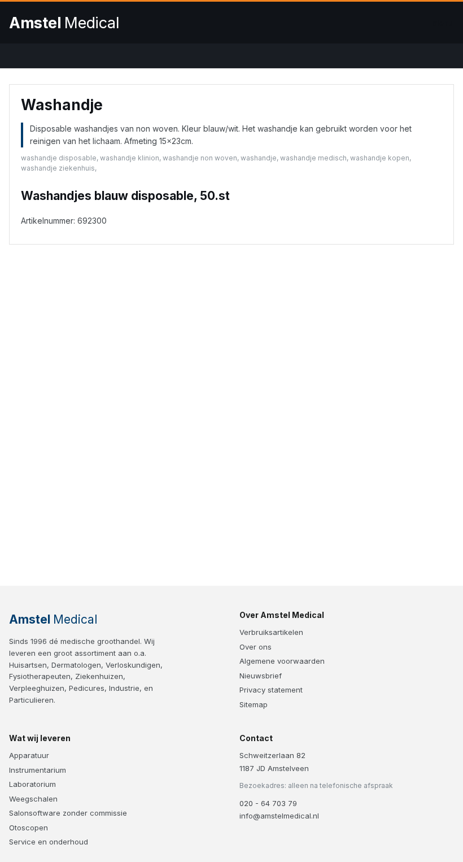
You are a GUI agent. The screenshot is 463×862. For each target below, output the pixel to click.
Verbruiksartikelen (271, 632)
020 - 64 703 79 (268, 803)
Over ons (255, 646)
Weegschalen (33, 798)
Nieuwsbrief (260, 675)
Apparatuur (29, 755)
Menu (442, 23)
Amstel (64, 23)
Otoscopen (28, 827)
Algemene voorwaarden (282, 660)
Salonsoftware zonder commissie (68, 812)
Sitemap (253, 704)
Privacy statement (271, 689)
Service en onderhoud (48, 841)
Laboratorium (32, 784)
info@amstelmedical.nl (279, 815)
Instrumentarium (37, 769)
